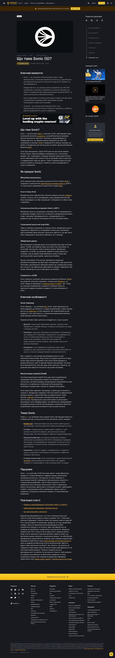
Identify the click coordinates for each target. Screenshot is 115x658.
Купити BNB (72, 627)
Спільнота (33, 611)
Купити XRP (72, 629)
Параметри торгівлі (92, 624)
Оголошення (34, 593)
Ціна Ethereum (72, 612)
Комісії (89, 618)
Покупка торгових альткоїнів (76, 635)
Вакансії (33, 591)
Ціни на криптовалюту (74, 607)
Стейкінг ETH (53, 604)
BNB (88, 593)
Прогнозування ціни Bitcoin (76, 618)
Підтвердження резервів (94, 602)
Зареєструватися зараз (95, 139)
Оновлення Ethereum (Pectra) (76, 622)
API (88, 620)
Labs (70, 595)
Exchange (52, 589)
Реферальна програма (93, 591)
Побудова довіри (35, 606)
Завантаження (35, 617)
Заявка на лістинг (73, 591)
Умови (32, 602)
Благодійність (53, 611)
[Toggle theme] (111, 3)
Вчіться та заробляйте (74, 605)
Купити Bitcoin (72, 624)
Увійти (94, 3)
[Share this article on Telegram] (97, 20)
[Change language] (108, 3)
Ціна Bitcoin (72, 610)
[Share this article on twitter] (86, 20)
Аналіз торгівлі (91, 600)
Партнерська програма (93, 589)
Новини (33, 595)
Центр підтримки (92, 612)
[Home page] (12, 3)
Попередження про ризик (38, 613)
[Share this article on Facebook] (92, 20)
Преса (32, 597)
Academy (52, 595)
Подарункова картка (55, 597)
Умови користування (89, 648)
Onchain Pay (72, 597)
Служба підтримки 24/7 (93, 610)
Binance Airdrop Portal (93, 627)
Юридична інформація (37, 600)
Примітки (33, 615)
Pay (51, 593)
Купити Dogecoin (73, 631)
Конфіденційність (35, 604)
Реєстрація (102, 3)
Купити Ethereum (73, 633)
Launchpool (53, 600)
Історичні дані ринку (92, 597)
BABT (51, 606)
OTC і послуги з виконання (94, 595)
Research (52, 608)
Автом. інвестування (55, 602)
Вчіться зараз (75, 8)
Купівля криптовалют (55, 591)
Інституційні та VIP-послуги (76, 593)
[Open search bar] (88, 3)
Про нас (33, 589)
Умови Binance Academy (20, 649)
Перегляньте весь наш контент (56, 577)
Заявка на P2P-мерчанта (75, 589)
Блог (32, 608)
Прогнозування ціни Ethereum (76, 620)
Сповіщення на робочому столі (39, 619)
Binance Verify (91, 622)
